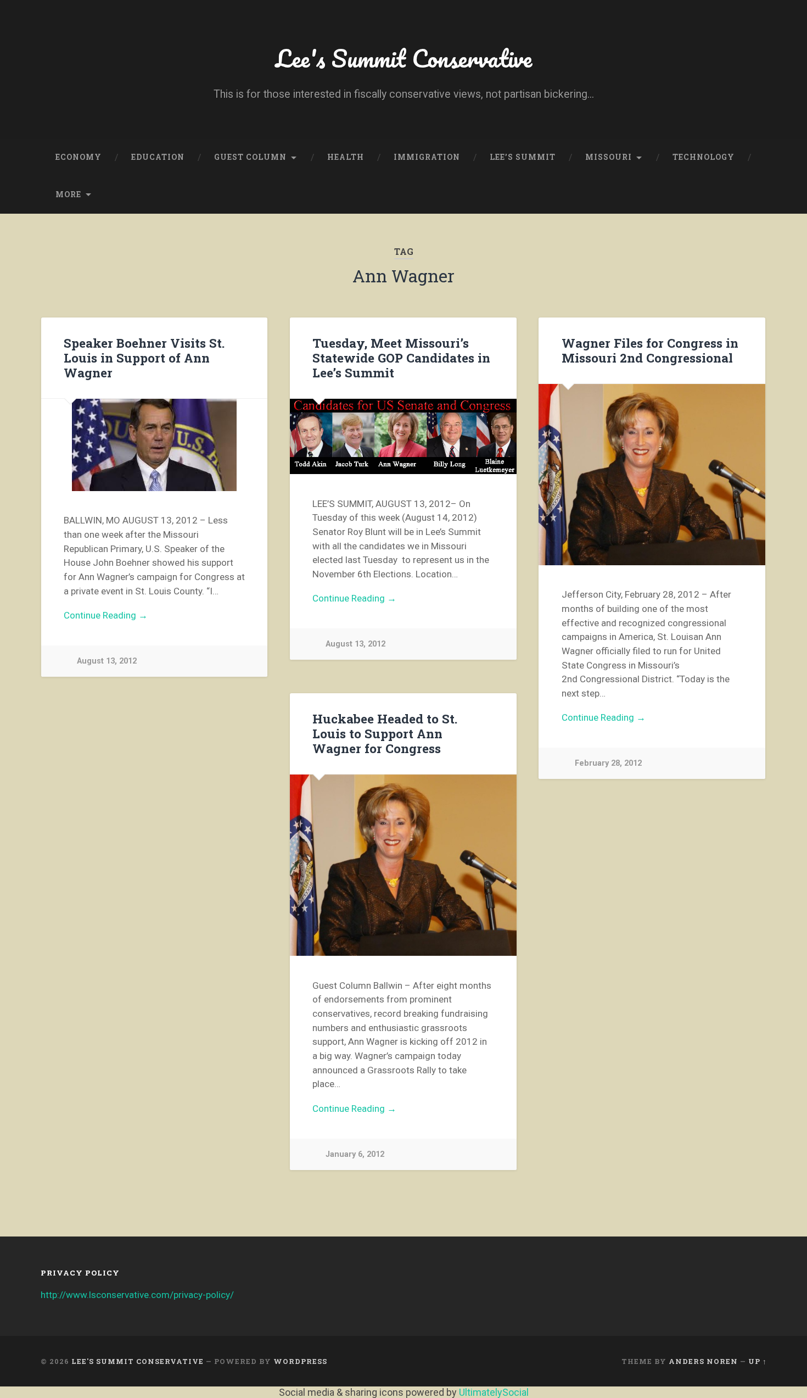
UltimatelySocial (494, 1392)
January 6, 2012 (355, 1154)
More (68, 194)
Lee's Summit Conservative (404, 57)
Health (345, 157)
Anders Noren (703, 1361)
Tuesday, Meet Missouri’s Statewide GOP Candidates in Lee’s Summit (401, 358)
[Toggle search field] (748, 195)
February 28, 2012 (608, 763)
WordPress (300, 1361)
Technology (703, 157)
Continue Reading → (106, 615)
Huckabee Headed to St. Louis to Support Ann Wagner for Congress (384, 733)
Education (157, 157)
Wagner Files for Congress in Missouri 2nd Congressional (650, 350)
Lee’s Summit (523, 157)
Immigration (427, 157)
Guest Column (250, 157)
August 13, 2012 (107, 661)
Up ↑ (757, 1361)
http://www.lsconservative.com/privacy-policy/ (137, 1294)
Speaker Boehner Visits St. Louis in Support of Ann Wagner (144, 358)
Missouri (608, 157)
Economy (78, 157)
